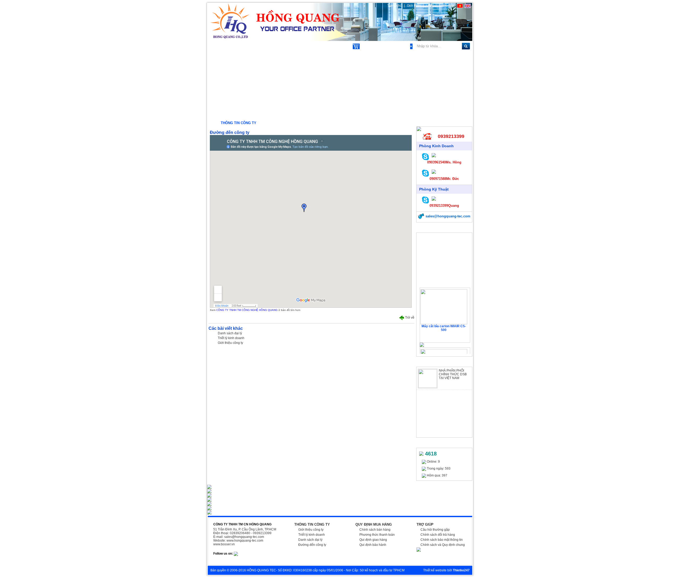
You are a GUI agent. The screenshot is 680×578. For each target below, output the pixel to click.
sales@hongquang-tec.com (447, 216)
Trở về (409, 317)
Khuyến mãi (281, 46)
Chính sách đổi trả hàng (437, 535)
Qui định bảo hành (372, 545)
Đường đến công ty (312, 545)
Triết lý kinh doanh (231, 338)
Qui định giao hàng (373, 540)
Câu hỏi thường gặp (435, 529)
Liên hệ (431, 5)
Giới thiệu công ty (230, 343)
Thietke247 (461, 570)
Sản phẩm (223, 46)
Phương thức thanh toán (377, 535)
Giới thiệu (414, 5)
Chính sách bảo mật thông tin (441, 540)
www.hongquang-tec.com (245, 540)
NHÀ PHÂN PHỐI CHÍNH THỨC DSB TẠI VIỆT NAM (453, 370)
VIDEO (336, 46)
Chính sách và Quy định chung (442, 545)
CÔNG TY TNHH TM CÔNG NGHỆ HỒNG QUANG (247, 310)
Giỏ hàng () (370, 46)
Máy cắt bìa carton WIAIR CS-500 (444, 323)
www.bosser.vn (224, 544)
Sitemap (448, 5)
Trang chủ (394, 5)
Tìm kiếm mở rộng (395, 46)
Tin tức (311, 46)
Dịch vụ (251, 46)
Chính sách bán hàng (374, 529)
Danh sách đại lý (230, 333)
